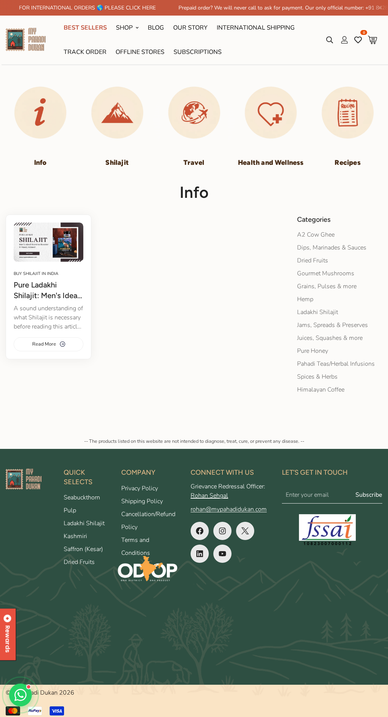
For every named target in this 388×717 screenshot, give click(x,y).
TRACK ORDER (85, 52)
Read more (44, 344)
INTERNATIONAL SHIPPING (256, 28)
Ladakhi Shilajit (84, 523)
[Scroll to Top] (373, 675)
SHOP (124, 28)
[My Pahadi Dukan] (29, 40)
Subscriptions (198, 52)
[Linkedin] (200, 554)
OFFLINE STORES (140, 52)
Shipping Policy (142, 501)
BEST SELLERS (85, 28)
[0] (372, 39)
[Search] (330, 39)
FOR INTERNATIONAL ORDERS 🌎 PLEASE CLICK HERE (71, 7)
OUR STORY (190, 28)
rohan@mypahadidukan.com (229, 509)
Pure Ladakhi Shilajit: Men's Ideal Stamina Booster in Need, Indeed (46, 290)
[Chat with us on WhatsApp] (20, 695)
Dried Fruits (79, 562)
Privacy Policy (139, 488)
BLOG (156, 28)
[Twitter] (245, 531)
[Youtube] (222, 554)
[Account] (344, 40)
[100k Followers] (222, 531)
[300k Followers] (200, 531)
